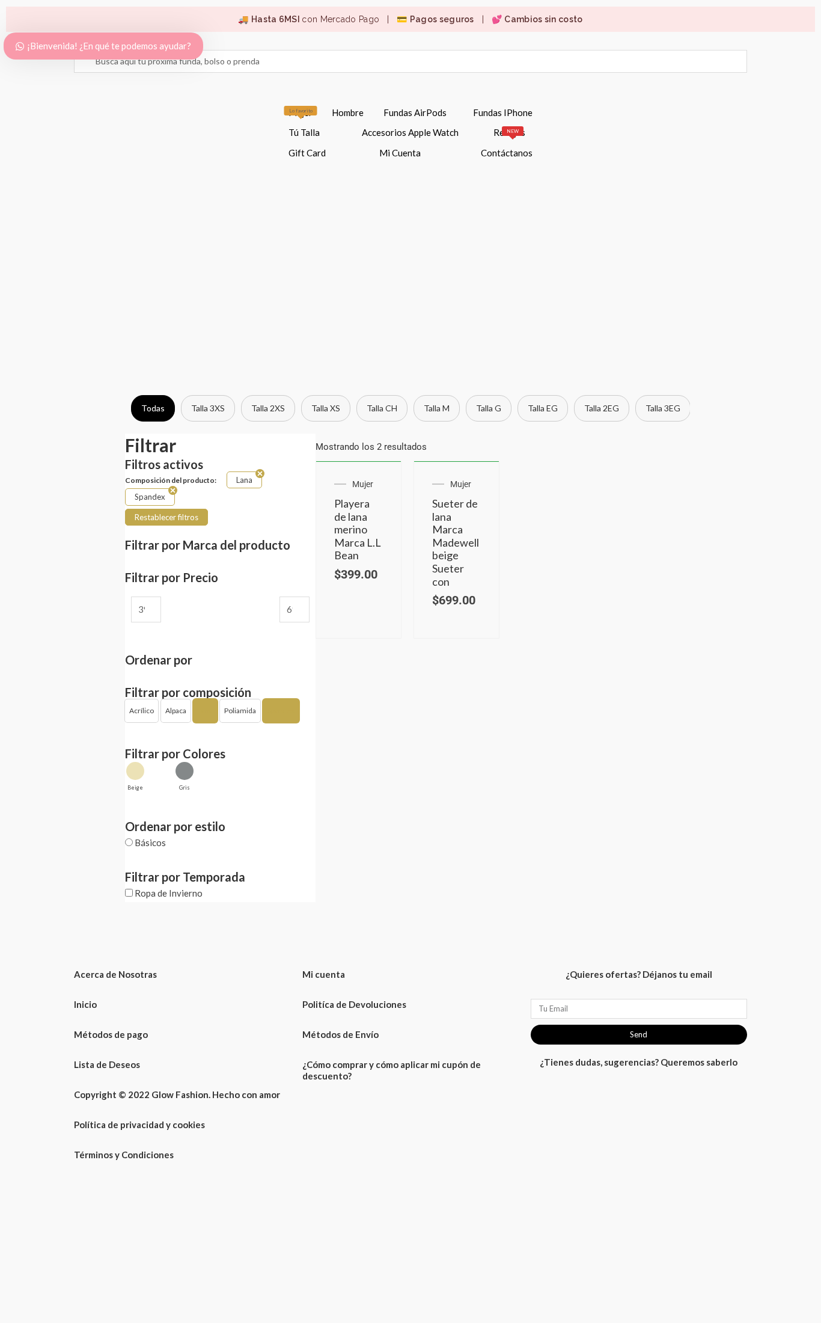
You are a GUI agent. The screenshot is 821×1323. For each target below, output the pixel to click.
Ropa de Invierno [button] (169, 893)
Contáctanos (507, 152)
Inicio (85, 1004)
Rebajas (509, 132)
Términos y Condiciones (124, 1154)
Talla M (437, 408)
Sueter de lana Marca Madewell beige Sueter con (455, 542)
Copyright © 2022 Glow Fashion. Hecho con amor (177, 1094)
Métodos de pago (111, 1034)
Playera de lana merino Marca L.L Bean (357, 529)
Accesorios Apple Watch (410, 132)
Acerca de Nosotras (115, 974)
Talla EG (543, 408)
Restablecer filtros (166, 517)
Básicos (150, 842)
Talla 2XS (268, 408)
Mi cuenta (323, 974)
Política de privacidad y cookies (139, 1124)
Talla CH (382, 408)
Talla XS (325, 408)
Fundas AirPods (415, 112)
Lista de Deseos (107, 1064)
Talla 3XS (208, 408)
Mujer (300, 112)
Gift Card (307, 152)
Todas (153, 408)
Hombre (348, 112)
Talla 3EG (663, 408)
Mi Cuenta (400, 152)
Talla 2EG (601, 408)
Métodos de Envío (340, 1034)
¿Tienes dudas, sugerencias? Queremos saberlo (638, 1062)
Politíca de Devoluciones (354, 1004)
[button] (141, 711)
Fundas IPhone (503, 112)
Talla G (488, 408)
